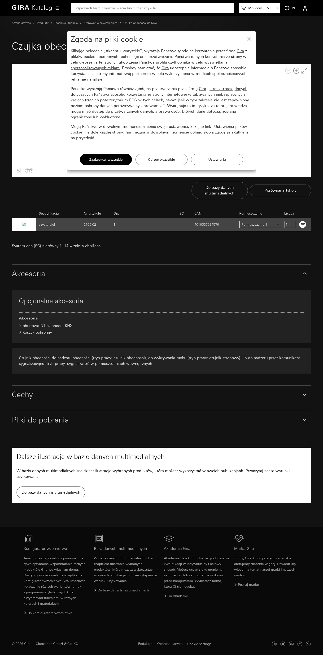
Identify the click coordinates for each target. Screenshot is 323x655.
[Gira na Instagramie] (274, 644)
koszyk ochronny (37, 332)
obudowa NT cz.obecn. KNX (48, 325)
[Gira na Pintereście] (308, 644)
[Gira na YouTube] (283, 644)
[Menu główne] (55, 8)
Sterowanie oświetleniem (100, 23)
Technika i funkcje (66, 23)
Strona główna (21, 23)
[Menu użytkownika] (305, 8)
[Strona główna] (32, 8)
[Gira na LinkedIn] (291, 644)
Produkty (42, 23)
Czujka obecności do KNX (140, 23)
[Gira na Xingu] (300, 644)
